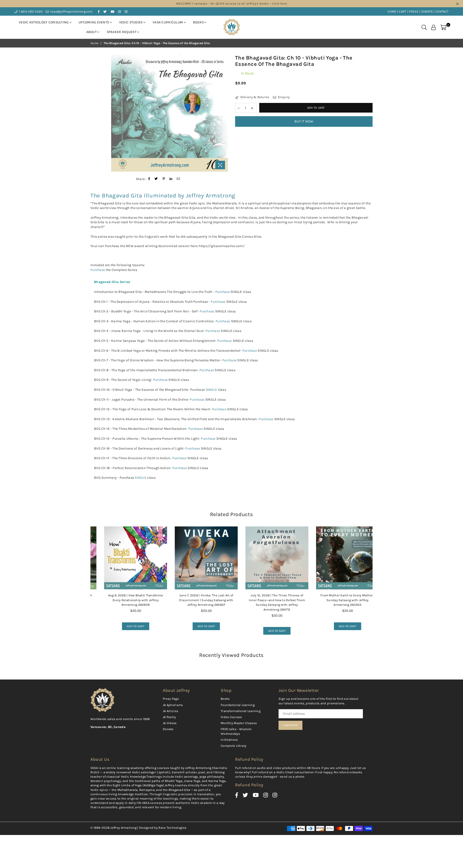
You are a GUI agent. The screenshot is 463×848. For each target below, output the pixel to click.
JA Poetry (169, 717)
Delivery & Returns (254, 97)
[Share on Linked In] (171, 179)
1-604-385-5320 (30, 11)
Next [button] (378, 586)
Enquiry (283, 97)
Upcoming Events (94, 22)
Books (199, 22)
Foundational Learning (238, 705)
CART (402, 11)
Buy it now (303, 121)
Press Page (171, 698)
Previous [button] (85, 586)
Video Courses (231, 717)
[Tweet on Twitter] (156, 179)
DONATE (427, 11)
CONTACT (442, 11)
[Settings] (433, 27)
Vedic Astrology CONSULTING (44, 22)
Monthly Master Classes (239, 723)
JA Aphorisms (173, 705)
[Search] (424, 27)
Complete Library (233, 745)
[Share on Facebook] (149, 179)
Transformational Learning (240, 711)
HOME (392, 11)
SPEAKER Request (122, 32)
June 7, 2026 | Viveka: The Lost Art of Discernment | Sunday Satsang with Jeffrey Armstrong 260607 (196, 599)
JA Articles (170, 711)
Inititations (229, 739)
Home (94, 43)
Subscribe (290, 725)
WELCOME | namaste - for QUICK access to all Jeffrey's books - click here (231, 3)
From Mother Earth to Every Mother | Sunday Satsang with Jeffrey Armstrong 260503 (338, 599)
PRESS (413, 11)
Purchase (97, 270)
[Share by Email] (178, 179)
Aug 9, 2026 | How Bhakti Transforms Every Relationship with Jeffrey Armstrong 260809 (125, 599)
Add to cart (123, 625)
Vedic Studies (131, 22)
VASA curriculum (168, 22)
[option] (169, 113)
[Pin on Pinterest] (163, 179)
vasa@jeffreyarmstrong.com (70, 11)
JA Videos (170, 723)
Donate (168, 729)
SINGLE (211, 390)
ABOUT (92, 32)
